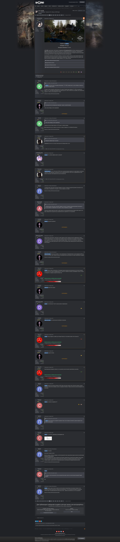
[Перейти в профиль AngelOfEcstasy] (39, 158)
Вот (45, 127)
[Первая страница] (35, 15)
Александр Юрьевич (39, 202)
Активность (54, 6)
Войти (72, 511)
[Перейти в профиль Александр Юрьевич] (39, 208)
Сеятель (39, 399)
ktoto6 (39, 80)
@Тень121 (46, 287)
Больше (71, 6)
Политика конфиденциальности (60, 533)
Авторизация (75, 10)
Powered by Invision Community (60, 535)
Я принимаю (82, 538)
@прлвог (46, 221)
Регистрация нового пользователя (48, 512)
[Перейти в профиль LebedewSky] (36, 11)
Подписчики (80, 10)
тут (49, 125)
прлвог (39, 185)
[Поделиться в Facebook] (38, 521)
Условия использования (45, 540)
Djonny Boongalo (39, 235)
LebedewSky (39, 18)
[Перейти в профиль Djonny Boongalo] (39, 241)
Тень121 (39, 268)
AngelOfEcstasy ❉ (47, 171)
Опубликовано (49, 18)
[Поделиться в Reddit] (40, 521)
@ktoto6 (47, 85)
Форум (42, 6)
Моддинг (67, 6)
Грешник (39, 136)
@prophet (66, 43)
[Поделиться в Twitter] (37, 521)
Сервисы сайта (61, 6)
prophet (39, 100)
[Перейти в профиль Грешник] (39, 142)
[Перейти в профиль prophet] (39, 106)
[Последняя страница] (63, 15)
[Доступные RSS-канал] (84, 528)
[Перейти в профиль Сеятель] (39, 405)
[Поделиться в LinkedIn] (41, 521)
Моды (38, 6)
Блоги (50, 6)
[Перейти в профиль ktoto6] (39, 86)
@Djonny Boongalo (47, 320)
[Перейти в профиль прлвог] (39, 191)
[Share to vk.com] (35, 521)
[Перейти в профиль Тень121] (39, 274)
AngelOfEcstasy (39, 152)
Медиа (46, 6)
